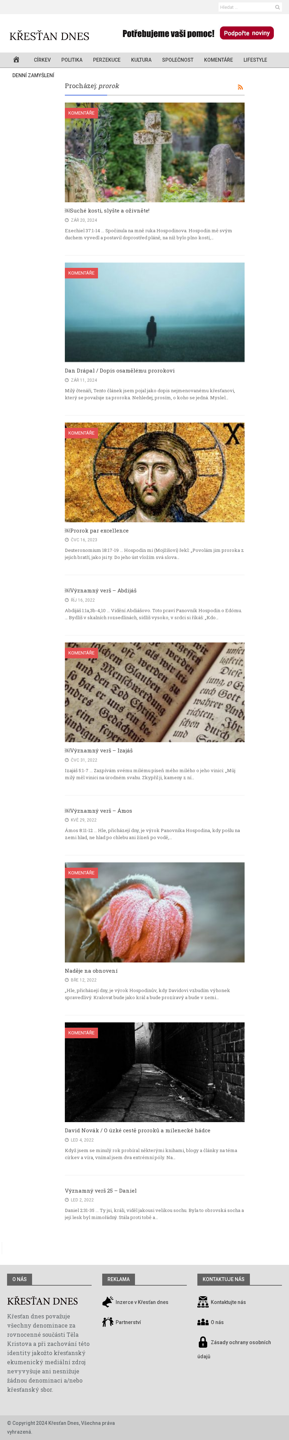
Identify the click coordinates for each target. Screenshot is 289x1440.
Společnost (177, 60)
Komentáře (218, 60)
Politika (71, 60)
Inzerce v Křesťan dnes (141, 1302)
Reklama (118, 1279)
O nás (19, 1279)
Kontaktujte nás (228, 1302)
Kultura (141, 60)
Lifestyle (255, 60)
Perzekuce (107, 60)
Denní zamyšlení (33, 75)
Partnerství (128, 1322)
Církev (42, 60)
